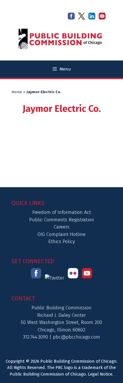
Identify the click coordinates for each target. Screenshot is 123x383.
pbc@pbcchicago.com (76, 337)
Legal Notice (100, 374)
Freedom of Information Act (61, 212)
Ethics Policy (61, 242)
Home (16, 92)
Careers (62, 227)
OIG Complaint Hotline (61, 234)
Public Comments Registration (61, 220)
